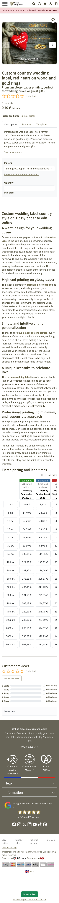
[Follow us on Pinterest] (45, 824)
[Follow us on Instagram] (19, 824)
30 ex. (10, 545)
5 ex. (10, 512)
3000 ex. (10, 636)
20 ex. (10, 537)
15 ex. (10, 529)
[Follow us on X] (24, 824)
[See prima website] (20, 858)
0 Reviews (51, 685)
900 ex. (11, 611)
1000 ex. (10, 619)
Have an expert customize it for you (29, 899)
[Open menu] (5, 4)
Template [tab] (41, 124)
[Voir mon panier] (56, 4)
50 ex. (10, 554)
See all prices (28, 115)
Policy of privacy (34, 841)
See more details (13, 152)
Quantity (8, 182)
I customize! (29, 894)
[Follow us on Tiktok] (40, 824)
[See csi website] (42, 858)
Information (13, 792)
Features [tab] (26, 124)
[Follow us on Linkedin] (29, 824)
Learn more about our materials (21, 174)
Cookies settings (9, 847)
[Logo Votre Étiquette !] (16, 3)
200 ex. (11, 570)
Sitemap (51, 840)
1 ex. (10, 504)
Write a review (12, 678)
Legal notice (5, 841)
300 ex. (11, 578)
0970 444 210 (29, 747)
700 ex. (11, 603)
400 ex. (11, 586)
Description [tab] (10, 124)
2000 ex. (10, 628)
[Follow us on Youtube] (35, 824)
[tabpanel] (29, 142)
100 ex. (11, 562)
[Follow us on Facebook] (14, 824)
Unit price (52, 475)
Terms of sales (19, 841)
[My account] (39, 4)
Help (8, 783)
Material (8, 162)
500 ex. (11, 595)
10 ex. (10, 521)
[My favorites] (45, 4)
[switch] (43, 475)
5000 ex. (10, 644)
